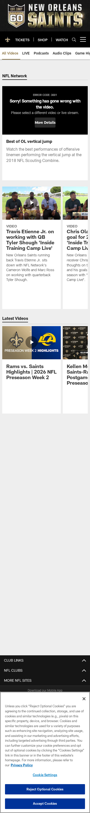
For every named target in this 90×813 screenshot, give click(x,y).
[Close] (84, 698)
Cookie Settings (45, 775)
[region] (45, 752)
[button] (45, 123)
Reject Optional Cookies (45, 789)
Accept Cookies (45, 803)
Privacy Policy (22, 765)
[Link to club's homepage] (7, 37)
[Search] (74, 39)
